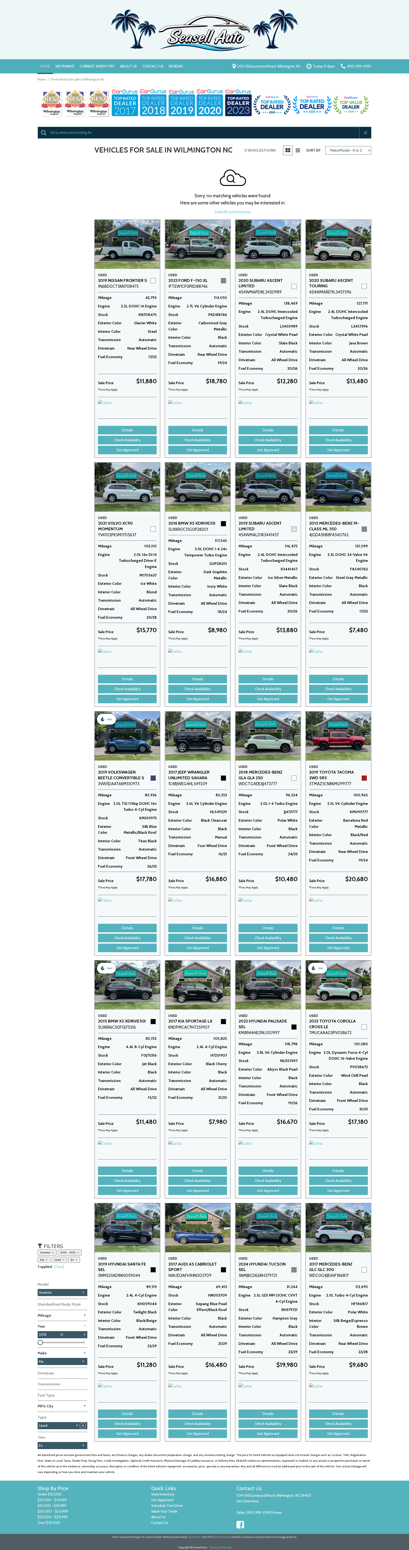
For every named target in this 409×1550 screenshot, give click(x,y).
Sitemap (226, 1547)
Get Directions (247, 1501)
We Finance (65, 66)
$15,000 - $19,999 (52, 1506)
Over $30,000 (49, 1523)
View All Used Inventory (233, 212)
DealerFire (194, 1537)
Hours (277, 1512)
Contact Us (153, 66)
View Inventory (162, 1494)
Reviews (176, 66)
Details (127, 430)
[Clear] (59, 1267)
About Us (128, 66)
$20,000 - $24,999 (53, 1511)
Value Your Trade (164, 1511)
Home (45, 66)
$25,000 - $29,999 (53, 1517)
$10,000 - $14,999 (52, 1500)
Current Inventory (97, 66)
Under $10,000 (49, 1494)
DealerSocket (223, 1537)
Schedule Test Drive (167, 1506)
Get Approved (127, 450)
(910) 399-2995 (258, 1512)
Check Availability (127, 440)
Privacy (214, 1547)
